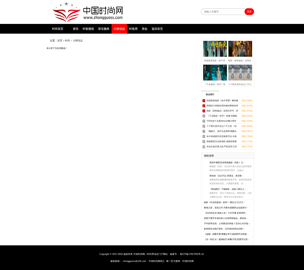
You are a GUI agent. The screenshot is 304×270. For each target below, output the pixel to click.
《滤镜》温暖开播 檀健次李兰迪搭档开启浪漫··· (226, 234)
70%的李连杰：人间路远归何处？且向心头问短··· (227, 223)
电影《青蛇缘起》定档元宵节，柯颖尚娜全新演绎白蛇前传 (222, 111)
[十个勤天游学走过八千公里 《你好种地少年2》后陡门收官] (239, 72)
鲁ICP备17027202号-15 (192, 254)
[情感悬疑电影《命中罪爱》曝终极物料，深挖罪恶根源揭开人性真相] (214, 48)
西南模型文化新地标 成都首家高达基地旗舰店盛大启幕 (222, 142)
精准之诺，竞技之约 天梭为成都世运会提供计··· (226, 207)
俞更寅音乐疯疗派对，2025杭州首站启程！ (224, 229)
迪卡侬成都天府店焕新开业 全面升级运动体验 (222, 137)
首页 (59, 40)
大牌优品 (119, 28)
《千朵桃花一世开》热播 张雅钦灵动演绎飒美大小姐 (222, 116)
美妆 (144, 28)
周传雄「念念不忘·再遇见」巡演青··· (226, 176)
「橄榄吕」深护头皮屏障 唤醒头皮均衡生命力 (222, 132)
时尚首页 (57, 28)
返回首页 (157, 28)
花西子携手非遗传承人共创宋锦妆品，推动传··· (226, 218)
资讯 (75, 28)
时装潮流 (88, 28)
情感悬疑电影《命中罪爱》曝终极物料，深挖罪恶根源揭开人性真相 (222, 101)
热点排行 (210, 94)
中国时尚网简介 (157, 261)
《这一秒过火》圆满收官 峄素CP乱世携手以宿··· (227, 239)
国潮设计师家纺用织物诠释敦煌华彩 (222, 106)
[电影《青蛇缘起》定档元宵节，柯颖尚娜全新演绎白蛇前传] (239, 48)
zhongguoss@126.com (134, 261)
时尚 (67, 40)
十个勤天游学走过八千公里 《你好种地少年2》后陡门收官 (222, 127)
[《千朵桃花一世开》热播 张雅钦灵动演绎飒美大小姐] (214, 72)
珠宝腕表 (103, 28)
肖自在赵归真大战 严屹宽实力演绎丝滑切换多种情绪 (222, 147)
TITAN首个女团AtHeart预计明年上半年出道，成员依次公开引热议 (222, 121)
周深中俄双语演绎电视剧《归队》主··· (227, 162)
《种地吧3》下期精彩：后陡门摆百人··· (227, 189)
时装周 (133, 28)
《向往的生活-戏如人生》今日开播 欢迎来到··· (225, 213)
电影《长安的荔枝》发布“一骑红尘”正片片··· (224, 202)
